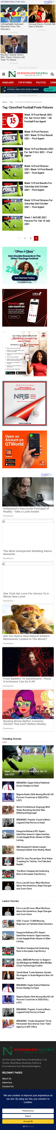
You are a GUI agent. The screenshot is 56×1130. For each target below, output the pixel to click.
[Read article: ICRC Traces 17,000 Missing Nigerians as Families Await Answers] (8, 924)
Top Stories (25, 82)
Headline (8, 115)
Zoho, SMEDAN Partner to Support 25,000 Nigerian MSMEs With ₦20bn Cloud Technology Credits (34, 963)
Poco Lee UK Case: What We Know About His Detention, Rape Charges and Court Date (34, 886)
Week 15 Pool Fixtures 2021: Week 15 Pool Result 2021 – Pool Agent (38, 135)
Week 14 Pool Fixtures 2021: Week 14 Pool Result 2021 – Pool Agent (38, 169)
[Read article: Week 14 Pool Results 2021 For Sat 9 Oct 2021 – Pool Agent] (12, 154)
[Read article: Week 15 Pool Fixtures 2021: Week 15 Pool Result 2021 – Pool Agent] (12, 137)
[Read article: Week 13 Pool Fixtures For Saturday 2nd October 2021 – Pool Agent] (12, 206)
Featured (8, 132)
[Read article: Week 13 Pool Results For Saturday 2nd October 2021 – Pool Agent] (12, 189)
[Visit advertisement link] (28, 89)
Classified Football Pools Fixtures (28, 102)
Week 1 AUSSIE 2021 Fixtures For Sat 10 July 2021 (37, 221)
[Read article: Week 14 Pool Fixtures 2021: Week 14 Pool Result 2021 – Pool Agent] (12, 172)
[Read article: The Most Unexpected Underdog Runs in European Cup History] (8, 874)
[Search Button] (52, 74)
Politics (41, 82)
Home (4, 102)
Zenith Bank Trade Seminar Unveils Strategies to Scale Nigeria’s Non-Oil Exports (34, 975)
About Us (6, 1078)
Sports (7, 201)
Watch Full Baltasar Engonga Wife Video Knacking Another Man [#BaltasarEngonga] (33, 810)
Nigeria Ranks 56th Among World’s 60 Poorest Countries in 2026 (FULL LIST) (34, 797)
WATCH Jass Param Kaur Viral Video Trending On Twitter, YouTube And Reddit (34, 861)
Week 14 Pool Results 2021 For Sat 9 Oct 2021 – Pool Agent (38, 152)
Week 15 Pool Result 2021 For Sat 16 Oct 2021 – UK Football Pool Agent (38, 118)
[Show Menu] (3, 74)
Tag (11, 102)
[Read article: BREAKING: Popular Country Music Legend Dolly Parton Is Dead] (8, 822)
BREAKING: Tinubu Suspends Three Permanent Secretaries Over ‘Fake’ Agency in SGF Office (33, 1024)
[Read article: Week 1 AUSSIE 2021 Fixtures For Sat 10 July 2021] (12, 223)
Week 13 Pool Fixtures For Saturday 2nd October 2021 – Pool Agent (38, 203)
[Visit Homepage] (28, 74)
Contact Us (8, 1086)
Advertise (7, 1082)
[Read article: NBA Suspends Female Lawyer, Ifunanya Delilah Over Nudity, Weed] (8, 850)
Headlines (8, 82)
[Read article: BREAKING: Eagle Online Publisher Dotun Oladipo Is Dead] (8, 785)
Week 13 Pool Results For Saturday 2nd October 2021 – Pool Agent (38, 186)
